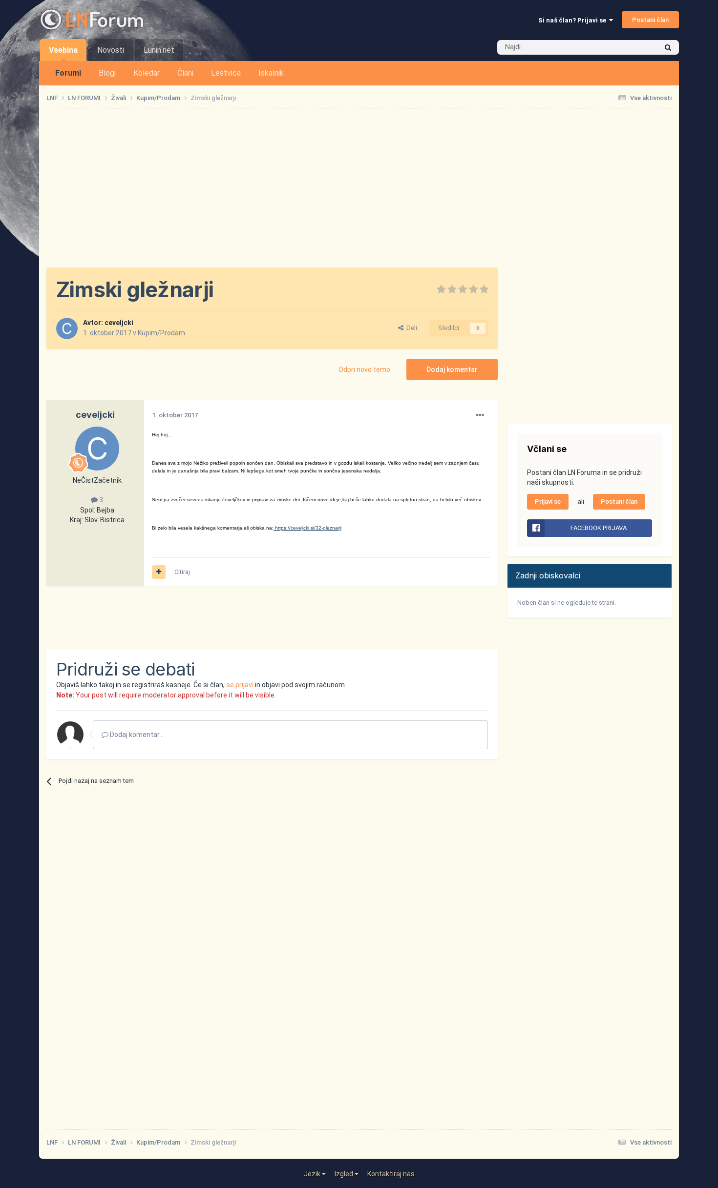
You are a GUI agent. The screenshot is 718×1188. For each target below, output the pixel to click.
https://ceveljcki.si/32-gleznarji (307, 528)
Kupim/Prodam (161, 333)
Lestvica (226, 73)
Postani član (650, 19)
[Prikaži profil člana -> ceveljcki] (67, 328)
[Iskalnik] (668, 47)
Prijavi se (548, 501)
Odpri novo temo (364, 369)
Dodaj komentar (452, 369)
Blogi (107, 73)
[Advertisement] (359, 188)
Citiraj (182, 571)
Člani (185, 73)
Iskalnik (271, 73)
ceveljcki (119, 323)
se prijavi (239, 685)
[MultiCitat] (159, 572)
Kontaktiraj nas (391, 1174)
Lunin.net (159, 50)
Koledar (146, 73)
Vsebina (63, 50)
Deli (410, 327)
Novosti (110, 50)
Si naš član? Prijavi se (573, 20)
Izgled (345, 1174)
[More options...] (480, 415)
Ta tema (632, 47)
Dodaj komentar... (136, 734)
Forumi (68, 73)
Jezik (313, 1174)
